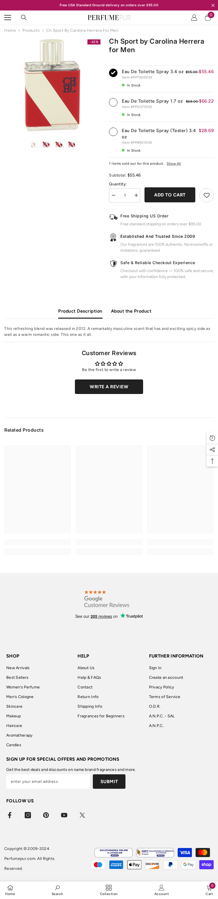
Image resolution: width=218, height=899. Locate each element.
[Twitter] (82, 815)
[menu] (7, 17)
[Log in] (194, 17)
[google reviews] (106, 598)
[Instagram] (28, 815)
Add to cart (170, 195)
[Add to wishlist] (207, 195)
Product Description (80, 311)
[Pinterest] (46, 815)
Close (213, 5)
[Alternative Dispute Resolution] (155, 852)
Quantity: (118, 184)
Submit (109, 781)
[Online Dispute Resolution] (113, 852)
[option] (52, 85)
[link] (37, 542)
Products (31, 30)
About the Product (131, 311)
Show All (174, 164)
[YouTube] (64, 815)
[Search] (23, 17)
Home (10, 30)
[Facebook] (10, 815)
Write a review (109, 386)
